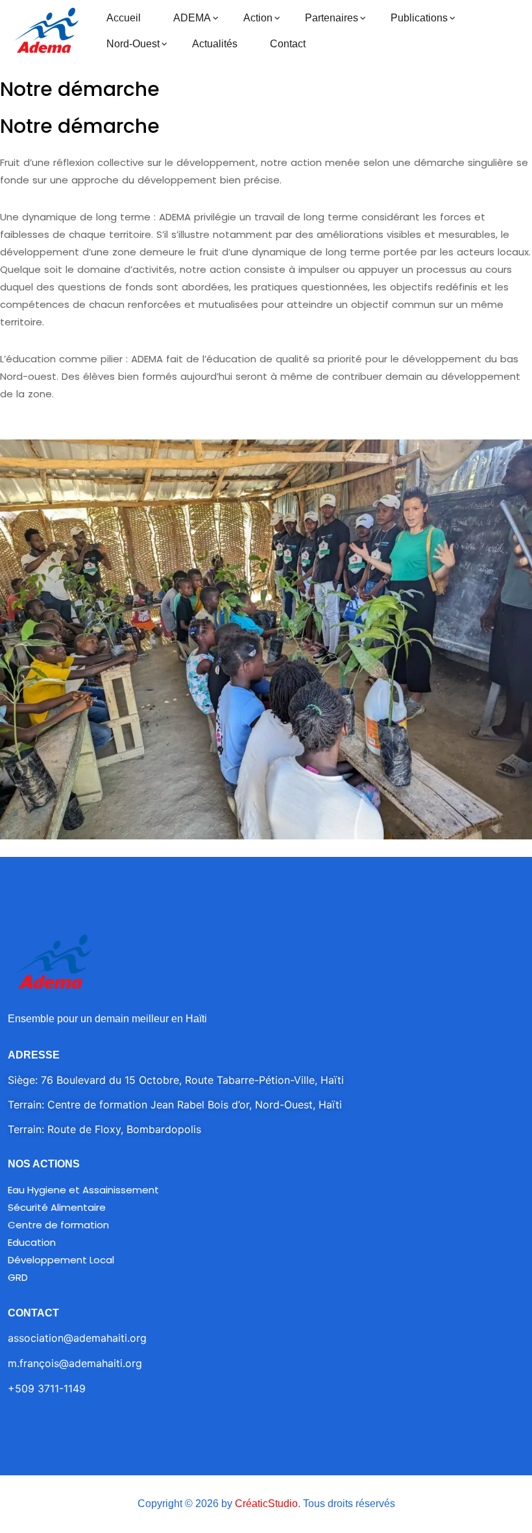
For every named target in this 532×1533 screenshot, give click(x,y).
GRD (18, 1277)
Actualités (214, 43)
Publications (419, 17)
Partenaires (331, 17)
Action (257, 17)
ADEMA (192, 17)
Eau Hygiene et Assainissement (83, 1190)
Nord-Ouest (133, 43)
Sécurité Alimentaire (57, 1207)
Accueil (123, 17)
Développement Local (61, 1260)
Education (32, 1242)
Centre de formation (58, 1225)
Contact (288, 43)
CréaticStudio (266, 1503)
